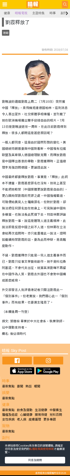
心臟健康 (26, 414)
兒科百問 (56, 414)
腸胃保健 (41, 414)
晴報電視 (21, 13)
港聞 (5, 33)
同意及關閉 (35, 460)
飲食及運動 (24, 409)
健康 (7, 13)
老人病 (21, 419)
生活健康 (41, 409)
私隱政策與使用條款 (41, 449)
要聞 (20, 386)
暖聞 (37, 386)
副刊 (64, 13)
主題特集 (38, 13)
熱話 (28, 386)
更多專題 (49, 419)
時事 (53, 13)
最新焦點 (8, 386)
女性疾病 (8, 419)
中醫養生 (56, 409)
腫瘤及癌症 (10, 414)
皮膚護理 (35, 419)
